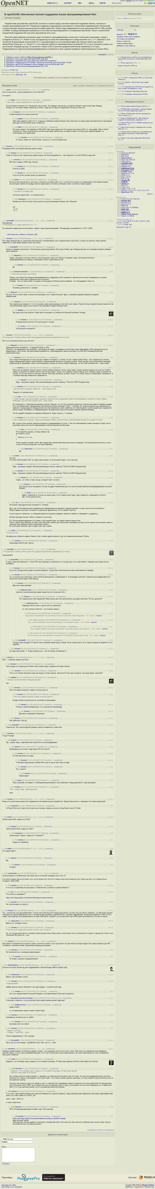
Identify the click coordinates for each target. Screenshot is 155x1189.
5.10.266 (126, 223)
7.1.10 (123, 221)
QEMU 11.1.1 (125, 175)
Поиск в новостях (123, 41)
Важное (135, 53)
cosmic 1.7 (125, 183)
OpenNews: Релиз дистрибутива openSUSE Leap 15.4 (27, 59)
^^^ (33, 100)
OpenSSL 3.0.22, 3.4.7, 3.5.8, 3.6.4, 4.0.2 (135, 190)
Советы (135, 73)
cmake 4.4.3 (125, 187)
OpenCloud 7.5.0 (127, 192)
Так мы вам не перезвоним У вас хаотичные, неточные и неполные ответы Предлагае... (63, 616)
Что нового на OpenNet (126, 39)
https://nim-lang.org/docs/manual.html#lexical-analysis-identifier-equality (39, 1118)
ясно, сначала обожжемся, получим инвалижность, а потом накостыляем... (62, 622)
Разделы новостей (124, 37)
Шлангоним (28, 448)
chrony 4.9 (125, 155)
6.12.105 (135, 221)
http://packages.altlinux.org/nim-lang (54, 967)
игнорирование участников (94, 1130)
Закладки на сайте (8, 1185)
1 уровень (81, 86)
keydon (16, 179)
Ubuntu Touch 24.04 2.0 (129, 214)
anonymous (36, 633)
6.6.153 (141, 221)
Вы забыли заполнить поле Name (22, 998)
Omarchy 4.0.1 (126, 202)
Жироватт (17, 255)
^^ (30, 100)
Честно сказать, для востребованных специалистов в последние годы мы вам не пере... (67, 635)
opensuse (19, 74)
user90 (16, 455)
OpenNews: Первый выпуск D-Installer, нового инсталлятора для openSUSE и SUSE (38, 62)
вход (133, 0)
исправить (102, 54)
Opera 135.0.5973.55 (128, 160)
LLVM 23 (124, 182)
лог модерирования (108, 1130)
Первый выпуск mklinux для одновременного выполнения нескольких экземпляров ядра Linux (135, 58)
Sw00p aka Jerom (26, 590)
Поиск (114, 3)
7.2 (122, 224)
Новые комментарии (125, 43)
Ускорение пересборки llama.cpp (136, 91)
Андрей (20, 118)
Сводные (136, 37)
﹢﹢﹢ (31, 89)
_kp (16, 502)
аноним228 (21, 640)
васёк (8, 89)
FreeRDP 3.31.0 (126, 172)
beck (19, 396)
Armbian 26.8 (126, 200)
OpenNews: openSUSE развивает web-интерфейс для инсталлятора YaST (35, 64)
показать (99, 616)
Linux (125, 18)
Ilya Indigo (10, 549)
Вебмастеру (149, 1187)
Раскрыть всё (103, 86)
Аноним (16, 112)
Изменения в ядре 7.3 (123, 227)
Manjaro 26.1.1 (126, 204)
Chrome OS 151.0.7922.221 (130, 199)
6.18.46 (128, 221)
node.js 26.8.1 (126, 161)
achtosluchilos (12, 873)
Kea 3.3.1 (124, 185)
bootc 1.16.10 (125, 177)
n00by (13, 100)
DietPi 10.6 (125, 209)
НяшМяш (20, 310)
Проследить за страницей (11, 1187)
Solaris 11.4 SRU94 (127, 216)
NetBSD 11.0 (125, 212)
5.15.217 (119, 223)
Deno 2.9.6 (124, 156)
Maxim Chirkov (148, 1185)
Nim (27, 26)
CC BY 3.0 (14, 70)
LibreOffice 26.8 (126, 163)
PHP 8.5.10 (125, 178)
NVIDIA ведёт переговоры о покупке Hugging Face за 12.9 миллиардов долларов (135, 110)
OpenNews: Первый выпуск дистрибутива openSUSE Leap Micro (31, 61)
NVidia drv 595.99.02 (128, 153)
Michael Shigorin (13, 965)
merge (126, 224)
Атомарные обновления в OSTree (136, 94)
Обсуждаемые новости (134, 102)
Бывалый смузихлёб (20, 271)
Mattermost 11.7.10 (127, 173)
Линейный (90, 86)
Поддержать (139, 1187)
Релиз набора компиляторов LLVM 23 (134, 106)
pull (130, 224)
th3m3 (9, 817)
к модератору (45, 89)
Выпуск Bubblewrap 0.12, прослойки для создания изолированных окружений (133, 119)
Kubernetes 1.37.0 (127, 170)
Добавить (129, 1187)
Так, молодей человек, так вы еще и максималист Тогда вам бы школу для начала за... (69, 629)
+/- (96, 86)
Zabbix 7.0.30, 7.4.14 (128, 189)
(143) (15, 86)
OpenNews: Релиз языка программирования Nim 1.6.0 (27, 66)
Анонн (23, 326)
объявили (42, 24)
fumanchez (21, 199)
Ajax (74, 86)
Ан (12, 892)
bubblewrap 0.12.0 (127, 168)
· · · (35, 89)
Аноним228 (10, 220)
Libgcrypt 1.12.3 (126, 165)
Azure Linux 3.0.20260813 (129, 207)
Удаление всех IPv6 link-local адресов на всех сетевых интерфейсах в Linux (135, 87)
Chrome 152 (125, 180)
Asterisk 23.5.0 (126, 158)
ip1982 (9, 848)
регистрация (139, 0)
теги (118, 3)
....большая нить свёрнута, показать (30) (21, 234)
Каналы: (120, 34)
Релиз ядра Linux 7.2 (128, 63)
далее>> (150, 194)
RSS (111, 86)
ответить (25, 89)
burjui (13, 1059)
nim (25, 74)
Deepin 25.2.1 (125, 211)
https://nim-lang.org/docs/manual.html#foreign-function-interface (29, 898)
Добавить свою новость (126, 46)
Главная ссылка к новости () (29, 57)
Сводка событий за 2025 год (127, 66)
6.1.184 (146, 221)
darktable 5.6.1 (126, 166)
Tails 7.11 (124, 206)
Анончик (14, 949)
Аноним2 (10, 733)
